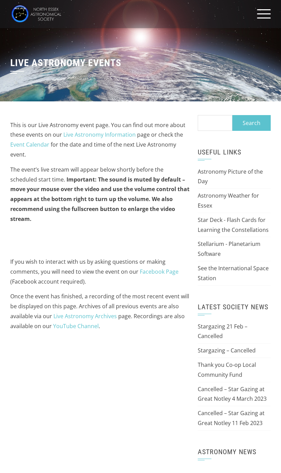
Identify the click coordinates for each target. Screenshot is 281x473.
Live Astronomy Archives (85, 316)
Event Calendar (29, 144)
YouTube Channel (76, 326)
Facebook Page (159, 271)
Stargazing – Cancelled (227, 350)
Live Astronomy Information (99, 134)
